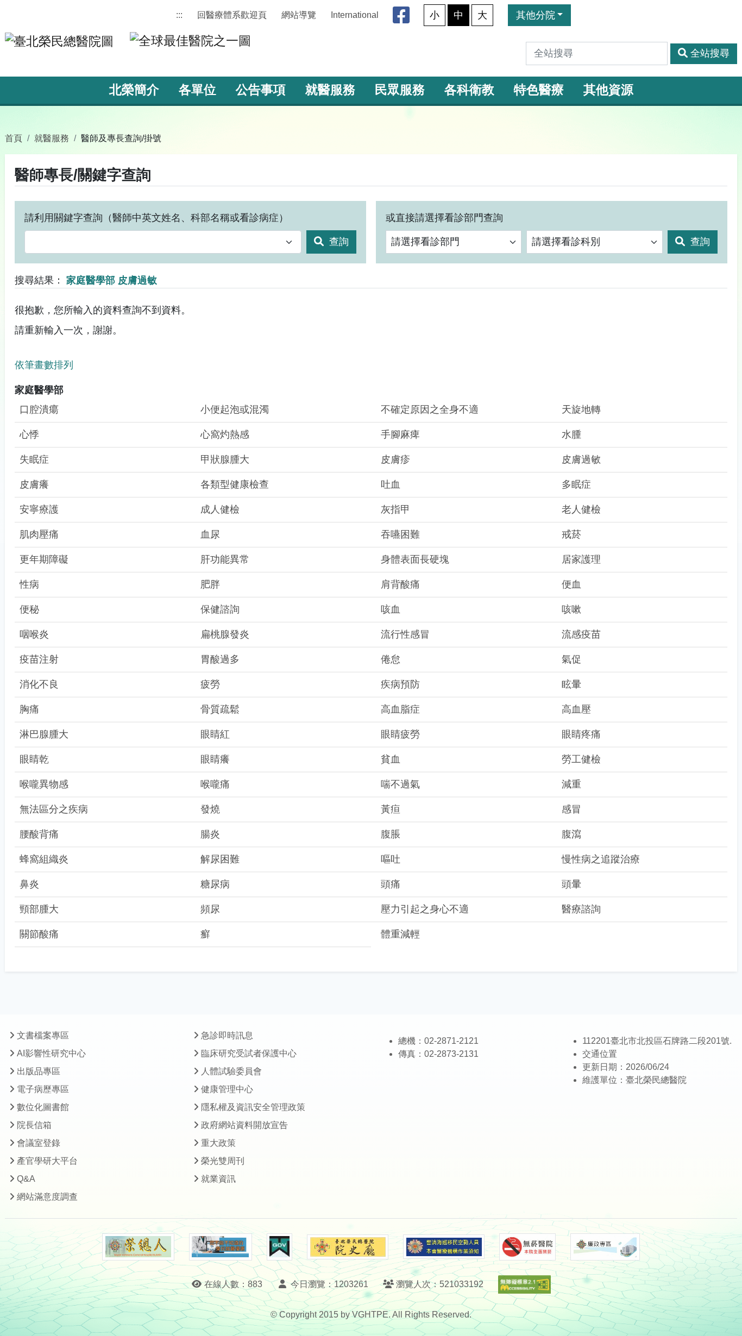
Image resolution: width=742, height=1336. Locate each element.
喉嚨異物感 (44, 784)
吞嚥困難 (400, 534)
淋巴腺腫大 (44, 734)
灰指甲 (395, 509)
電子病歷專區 (43, 1089)
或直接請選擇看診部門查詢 (444, 217)
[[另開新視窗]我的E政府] (279, 1247)
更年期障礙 (44, 559)
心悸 (29, 434)
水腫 (571, 434)
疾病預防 (400, 684)
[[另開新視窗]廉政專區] (604, 1247)
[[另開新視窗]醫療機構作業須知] (444, 1246)
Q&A (26, 1178)
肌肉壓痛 (39, 534)
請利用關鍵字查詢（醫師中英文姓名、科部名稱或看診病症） (156, 217)
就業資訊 (218, 1178)
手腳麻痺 (400, 434)
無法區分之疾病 (54, 809)
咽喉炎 (34, 634)
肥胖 (210, 584)
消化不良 (39, 684)
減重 (571, 784)
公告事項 (261, 90)
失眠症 (34, 459)
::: (179, 15)
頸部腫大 (39, 909)
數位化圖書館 (43, 1107)
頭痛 (390, 884)
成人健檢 (220, 509)
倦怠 (390, 659)
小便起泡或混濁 (234, 409)
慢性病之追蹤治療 (601, 859)
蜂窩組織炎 (44, 859)
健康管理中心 (227, 1089)
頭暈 (571, 884)
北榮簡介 (134, 90)
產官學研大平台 (47, 1160)
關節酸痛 (39, 934)
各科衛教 (469, 90)
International (355, 15)
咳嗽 (571, 609)
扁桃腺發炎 (224, 634)
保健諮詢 (220, 609)
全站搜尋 (710, 53)
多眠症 (576, 484)
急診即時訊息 (227, 1035)
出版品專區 (38, 1071)
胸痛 (29, 709)
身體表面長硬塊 (415, 559)
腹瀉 (571, 834)
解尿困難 (220, 859)
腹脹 (390, 834)
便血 (571, 584)
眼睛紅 (215, 734)
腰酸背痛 (39, 834)
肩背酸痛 (400, 584)
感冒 (571, 809)
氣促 (571, 659)
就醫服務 (330, 90)
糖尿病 (215, 884)
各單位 (197, 90)
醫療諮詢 (581, 909)
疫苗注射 (39, 659)
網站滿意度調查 (47, 1196)
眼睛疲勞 (400, 734)
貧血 (390, 759)
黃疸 (390, 809)
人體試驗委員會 (231, 1071)
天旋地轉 (581, 409)
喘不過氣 (400, 784)
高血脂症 (400, 709)
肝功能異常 (224, 559)
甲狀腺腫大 (224, 459)
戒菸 (571, 534)
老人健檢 (581, 509)
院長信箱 (34, 1125)
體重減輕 (400, 934)
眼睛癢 (215, 759)
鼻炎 (29, 884)
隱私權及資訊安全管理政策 (253, 1107)
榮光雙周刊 (222, 1160)
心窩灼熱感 (224, 434)
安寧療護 (39, 509)
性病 (29, 584)
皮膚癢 (34, 484)
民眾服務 (400, 90)
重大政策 (218, 1143)
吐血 (390, 484)
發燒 (210, 809)
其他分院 (535, 15)
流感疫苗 (581, 634)
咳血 (390, 609)
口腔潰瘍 (39, 409)
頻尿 (210, 909)
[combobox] (162, 242)
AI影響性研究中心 (51, 1053)
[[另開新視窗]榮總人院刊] (138, 1247)
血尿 (210, 534)
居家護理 (581, 559)
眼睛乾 (34, 759)
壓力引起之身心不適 (425, 909)
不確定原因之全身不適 (430, 409)
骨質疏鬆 (220, 709)
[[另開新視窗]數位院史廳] (347, 1247)
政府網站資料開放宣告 (244, 1125)
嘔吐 (390, 859)
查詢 (337, 241)
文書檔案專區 (43, 1035)
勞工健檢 (581, 759)
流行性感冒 (405, 634)
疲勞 (210, 684)
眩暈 (571, 684)
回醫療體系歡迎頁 (232, 15)
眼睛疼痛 (581, 734)
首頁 (13, 138)
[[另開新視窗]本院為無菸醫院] (527, 1247)
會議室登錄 (38, 1143)
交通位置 (599, 1053)
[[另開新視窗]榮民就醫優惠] (220, 1247)
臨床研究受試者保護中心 (249, 1053)
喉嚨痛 (215, 784)
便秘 (29, 609)
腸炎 (210, 834)
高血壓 (576, 709)
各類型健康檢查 (234, 484)
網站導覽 (298, 15)
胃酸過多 (220, 659)
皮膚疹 (395, 459)
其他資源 (608, 90)
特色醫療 (539, 90)
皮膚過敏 (581, 459)
